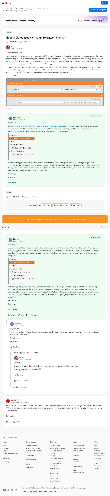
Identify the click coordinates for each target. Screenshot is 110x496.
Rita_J (13, 46)
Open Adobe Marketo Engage (93, 21)
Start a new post (69, 219)
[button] (98, 10)
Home (3, 9)
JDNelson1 (14, 400)
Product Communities (12, 9)
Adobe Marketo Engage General (43, 9)
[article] (54, 277)
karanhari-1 (17, 117)
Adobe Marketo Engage (26, 9)
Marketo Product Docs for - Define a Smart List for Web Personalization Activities (42, 126)
